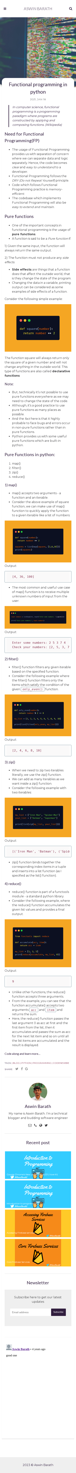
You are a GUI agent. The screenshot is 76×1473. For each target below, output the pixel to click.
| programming (41, 1063)
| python (25, 1063)
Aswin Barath (38, 8)
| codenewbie (60, 1063)
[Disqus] (38, 1389)
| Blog (16, 1063)
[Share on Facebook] (22, 1069)
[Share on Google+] (26, 1069)
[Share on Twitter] (16, 1069)
